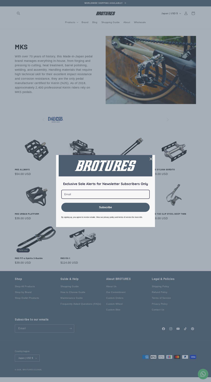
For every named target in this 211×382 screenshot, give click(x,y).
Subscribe (105, 207)
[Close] (151, 159)
